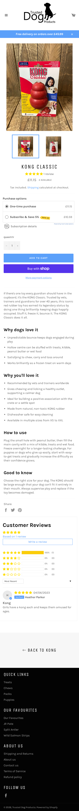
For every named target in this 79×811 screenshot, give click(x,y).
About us (10, 759)
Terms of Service (15, 771)
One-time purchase (23, 206)
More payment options (39, 277)
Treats (8, 682)
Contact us (11, 765)
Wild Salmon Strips (17, 735)
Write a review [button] (37, 541)
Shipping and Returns (18, 753)
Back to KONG (41, 650)
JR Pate (8, 723)
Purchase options (14, 198)
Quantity (9, 237)
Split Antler (11, 729)
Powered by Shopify (47, 807)
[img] (23, 592)
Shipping (33, 187)
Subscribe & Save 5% (29, 217)
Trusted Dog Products (24, 807)
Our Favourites (13, 718)
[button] (34, 174)
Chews (8, 688)
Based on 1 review (14, 536)
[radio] (6, 206)
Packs (8, 694)
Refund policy (13, 777)
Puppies (9, 699)
